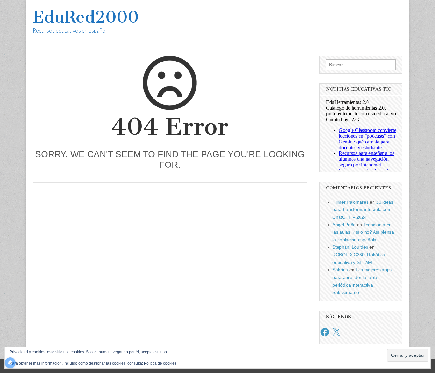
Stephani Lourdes (350, 247)
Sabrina (340, 269)
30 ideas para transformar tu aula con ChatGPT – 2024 (362, 210)
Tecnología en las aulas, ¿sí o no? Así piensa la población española (363, 232)
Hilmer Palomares (350, 202)
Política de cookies (160, 363)
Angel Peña (344, 224)
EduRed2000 (86, 17)
